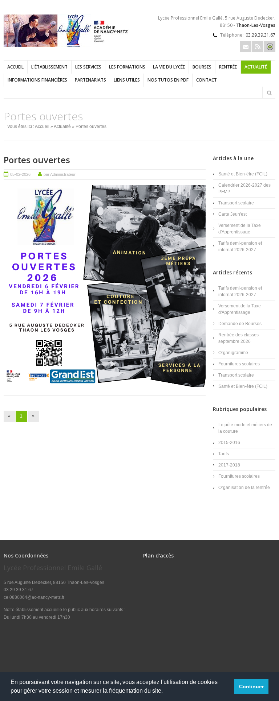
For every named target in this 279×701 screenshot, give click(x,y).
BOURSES (202, 67)
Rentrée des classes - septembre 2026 (239, 338)
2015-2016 (229, 442)
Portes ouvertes (37, 160)
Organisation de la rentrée (244, 487)
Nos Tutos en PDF (168, 80)
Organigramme (233, 352)
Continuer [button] (251, 686)
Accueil (15, 67)
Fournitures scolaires (239, 363)
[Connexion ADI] (269, 46)
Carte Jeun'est (232, 214)
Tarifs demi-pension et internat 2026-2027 (240, 246)
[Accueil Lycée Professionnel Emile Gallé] (67, 45)
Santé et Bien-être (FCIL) (242, 174)
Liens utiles (127, 80)
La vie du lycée (169, 67)
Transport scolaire (236, 203)
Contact (206, 80)
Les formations (127, 67)
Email (245, 46)
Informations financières (37, 80)
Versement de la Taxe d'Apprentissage (239, 229)
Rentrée (228, 67)
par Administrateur (60, 174)
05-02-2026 (20, 174)
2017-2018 (229, 465)
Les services (88, 67)
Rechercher (269, 93)
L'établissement (49, 67)
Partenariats (90, 80)
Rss (257, 46)
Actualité (255, 67)
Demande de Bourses (240, 323)
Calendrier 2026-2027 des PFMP (244, 188)
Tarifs (223, 453)
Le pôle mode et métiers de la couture (245, 428)
